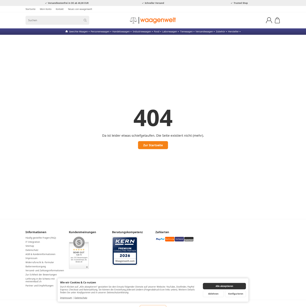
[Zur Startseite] (153, 20)
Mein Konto (45, 9)
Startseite (31, 9)
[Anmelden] (269, 20)
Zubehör (220, 31)
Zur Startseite (153, 145)
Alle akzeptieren (224, 286)
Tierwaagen (186, 31)
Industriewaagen (142, 31)
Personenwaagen (100, 31)
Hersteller (233, 31)
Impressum (66, 297)
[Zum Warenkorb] (277, 20)
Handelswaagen (121, 31)
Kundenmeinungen (82, 232)
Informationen (36, 232)
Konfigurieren (235, 293)
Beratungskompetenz (127, 232)
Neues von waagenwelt (80, 9)
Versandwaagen (204, 31)
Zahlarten (162, 232)
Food (156, 31)
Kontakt (60, 9)
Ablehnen (213, 293)
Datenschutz (80, 297)
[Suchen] (85, 20)
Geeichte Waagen (78, 31)
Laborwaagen (169, 31)
